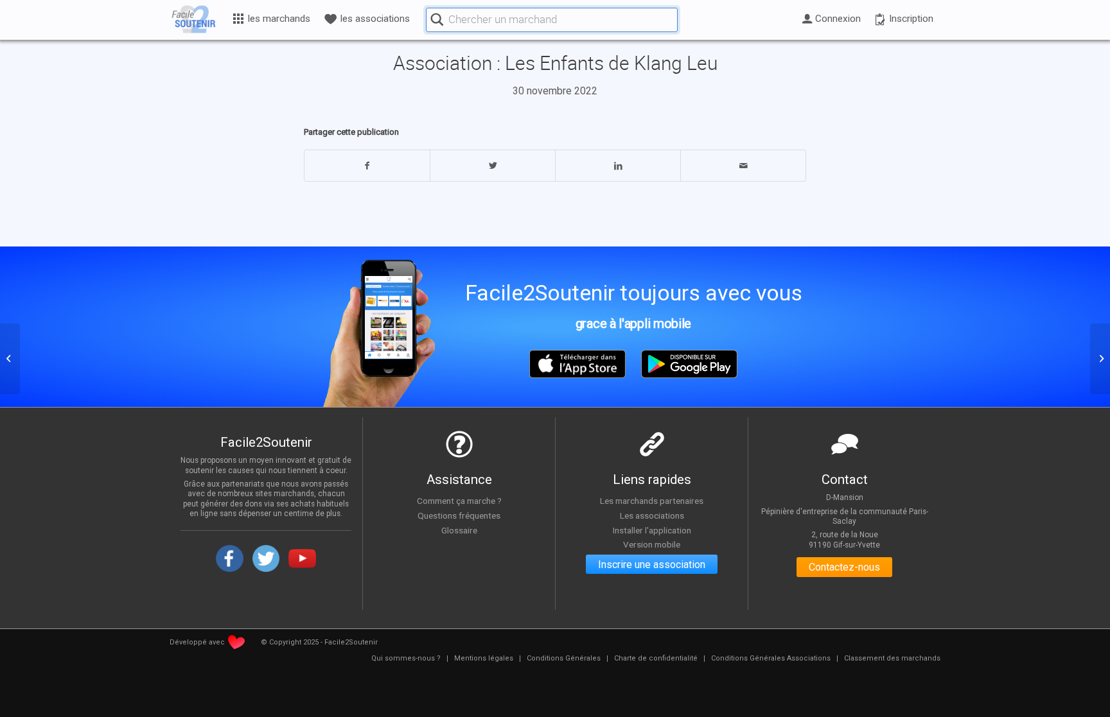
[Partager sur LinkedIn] (618, 165)
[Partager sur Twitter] (492, 165)
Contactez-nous (844, 567)
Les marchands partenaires (651, 501)
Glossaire (459, 530)
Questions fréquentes (459, 515)
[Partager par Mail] (743, 165)
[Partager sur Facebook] (367, 165)
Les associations (652, 515)
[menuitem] (406, 658)
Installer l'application (652, 530)
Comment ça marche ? (459, 501)
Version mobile (651, 544)
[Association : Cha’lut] (10, 359)
